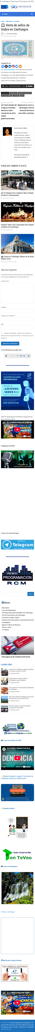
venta (22, 95)
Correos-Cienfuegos (25, 93)
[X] (6, 66)
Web (2, 324)
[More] (20, 66)
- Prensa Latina (6, 627)
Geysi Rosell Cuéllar (12, 34)
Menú (6, 14)
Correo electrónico (8, 316)
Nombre (4, 307)
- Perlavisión (5, 608)
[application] (17, 86)
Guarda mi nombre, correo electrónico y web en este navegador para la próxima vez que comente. (17, 335)
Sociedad (16, 21)
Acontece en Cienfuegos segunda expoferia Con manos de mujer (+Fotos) (21, 670)
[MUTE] (21, 355)
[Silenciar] (27, 86)
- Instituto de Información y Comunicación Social (17, 620)
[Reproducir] (3, 86)
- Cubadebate (5, 622)
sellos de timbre (6, 95)
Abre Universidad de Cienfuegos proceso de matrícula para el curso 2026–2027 (21, 697)
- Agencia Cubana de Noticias (10, 625)
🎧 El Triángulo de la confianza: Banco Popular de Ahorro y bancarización (17, 194)
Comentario (5, 281)
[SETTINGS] (28, 355)
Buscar (31, 594)
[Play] (6, 355)
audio (3, 21)
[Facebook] (2, 66)
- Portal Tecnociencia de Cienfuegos (13, 615)
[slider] (30, 86)
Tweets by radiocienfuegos (10, 533)
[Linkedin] (9, 66)
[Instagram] (13, 66)
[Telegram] (16, 66)
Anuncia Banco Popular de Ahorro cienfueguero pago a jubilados (18, 679)
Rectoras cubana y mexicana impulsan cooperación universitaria (19, 706)
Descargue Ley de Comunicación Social (16, 657)
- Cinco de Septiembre (8, 610)
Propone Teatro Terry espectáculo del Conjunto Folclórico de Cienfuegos (17, 226)
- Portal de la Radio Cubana (10, 617)
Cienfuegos (9, 21)
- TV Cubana (5, 630)
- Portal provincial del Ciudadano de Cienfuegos (17, 613)
